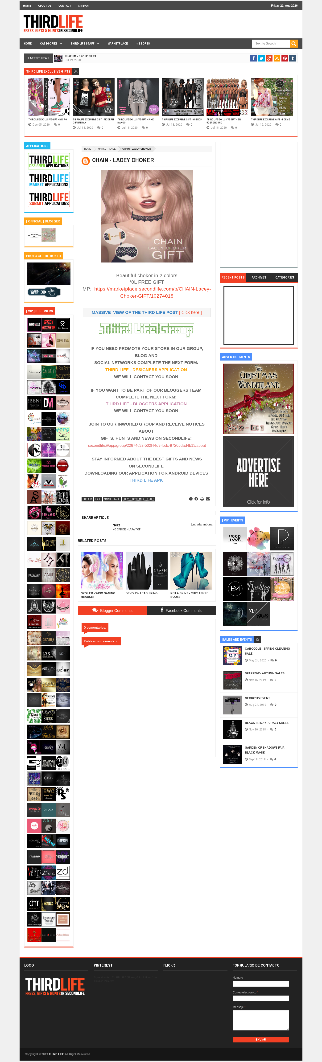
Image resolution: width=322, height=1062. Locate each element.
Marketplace (117, 43)
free (98, 499)
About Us (44, 5)
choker (87, 499)
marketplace (107, 149)
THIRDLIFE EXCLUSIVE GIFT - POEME (270, 119)
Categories (49, 43)
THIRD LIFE (56, 1054)
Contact (64, 5)
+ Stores (143, 43)
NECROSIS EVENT (257, 698)
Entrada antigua (201, 524)
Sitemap (84, 5)
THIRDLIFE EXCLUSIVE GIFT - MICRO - (48, 119)
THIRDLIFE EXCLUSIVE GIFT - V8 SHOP (182, 119)
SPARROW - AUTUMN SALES (265, 673)
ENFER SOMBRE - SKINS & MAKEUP (86, 60)
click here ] (192, 312)
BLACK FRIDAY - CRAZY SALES (267, 723)
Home (27, 5)
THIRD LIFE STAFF (82, 43)
